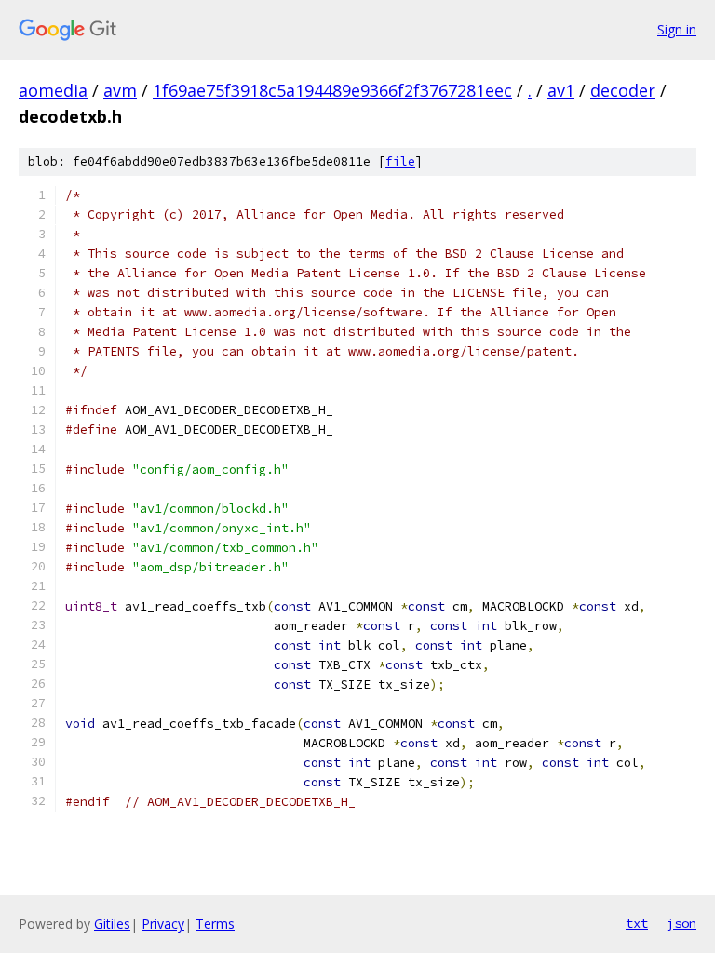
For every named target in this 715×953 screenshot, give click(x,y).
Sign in (676, 29)
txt (637, 923)
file (400, 161)
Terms (215, 924)
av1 (560, 90)
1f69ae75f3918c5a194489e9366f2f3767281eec (332, 90)
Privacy (163, 924)
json (681, 923)
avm (120, 90)
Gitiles (112, 924)
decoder (622, 90)
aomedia (53, 90)
